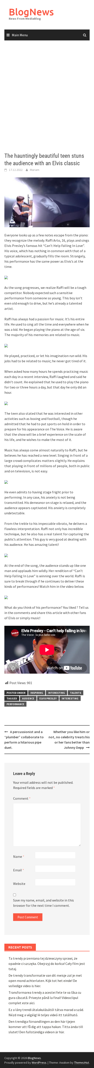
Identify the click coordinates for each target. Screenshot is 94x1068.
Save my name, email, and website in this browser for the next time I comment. (43, 903)
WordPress (39, 1063)
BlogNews (31, 12)
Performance (15, 704)
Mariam (34, 170)
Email (18, 870)
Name (18, 856)
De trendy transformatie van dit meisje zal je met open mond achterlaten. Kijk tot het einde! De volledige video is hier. (45, 980)
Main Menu (20, 35)
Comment (22, 798)
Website (19, 883)
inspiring (36, 692)
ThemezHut (81, 1063)
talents (75, 692)
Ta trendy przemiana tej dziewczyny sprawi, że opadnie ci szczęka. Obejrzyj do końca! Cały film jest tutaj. (47, 963)
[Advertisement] (47, 97)
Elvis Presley (48, 698)
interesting (56, 692)
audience (28, 698)
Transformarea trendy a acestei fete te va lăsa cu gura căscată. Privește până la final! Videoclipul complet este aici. (45, 997)
